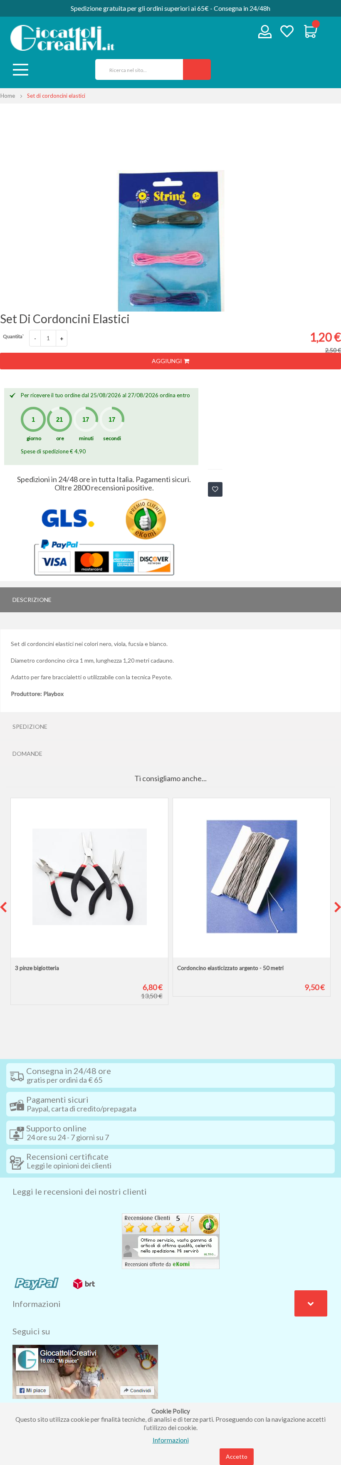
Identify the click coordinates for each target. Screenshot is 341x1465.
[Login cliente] (265, 33)
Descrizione (32, 599)
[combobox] (136, 69)
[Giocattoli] (62, 38)
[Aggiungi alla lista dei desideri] (215, 489)
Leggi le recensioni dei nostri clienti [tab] (79, 1191)
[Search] (197, 69)
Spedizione (29, 726)
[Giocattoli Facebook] (85, 1371)
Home (7, 95)
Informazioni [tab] (36, 1304)
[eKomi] (171, 1240)
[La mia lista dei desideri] (287, 32)
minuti (86, 438)
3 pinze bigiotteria (37, 968)
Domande (27, 753)
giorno (34, 438)
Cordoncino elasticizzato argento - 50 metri (230, 968)
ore (60, 438)
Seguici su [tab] (31, 1331)
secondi (112, 438)
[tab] (170, 599)
